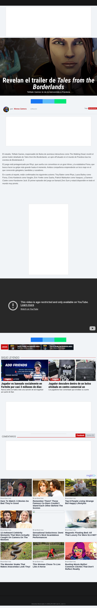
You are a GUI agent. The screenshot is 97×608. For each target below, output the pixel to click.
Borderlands (93, 108)
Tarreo (3, 2)
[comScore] (48, 591)
